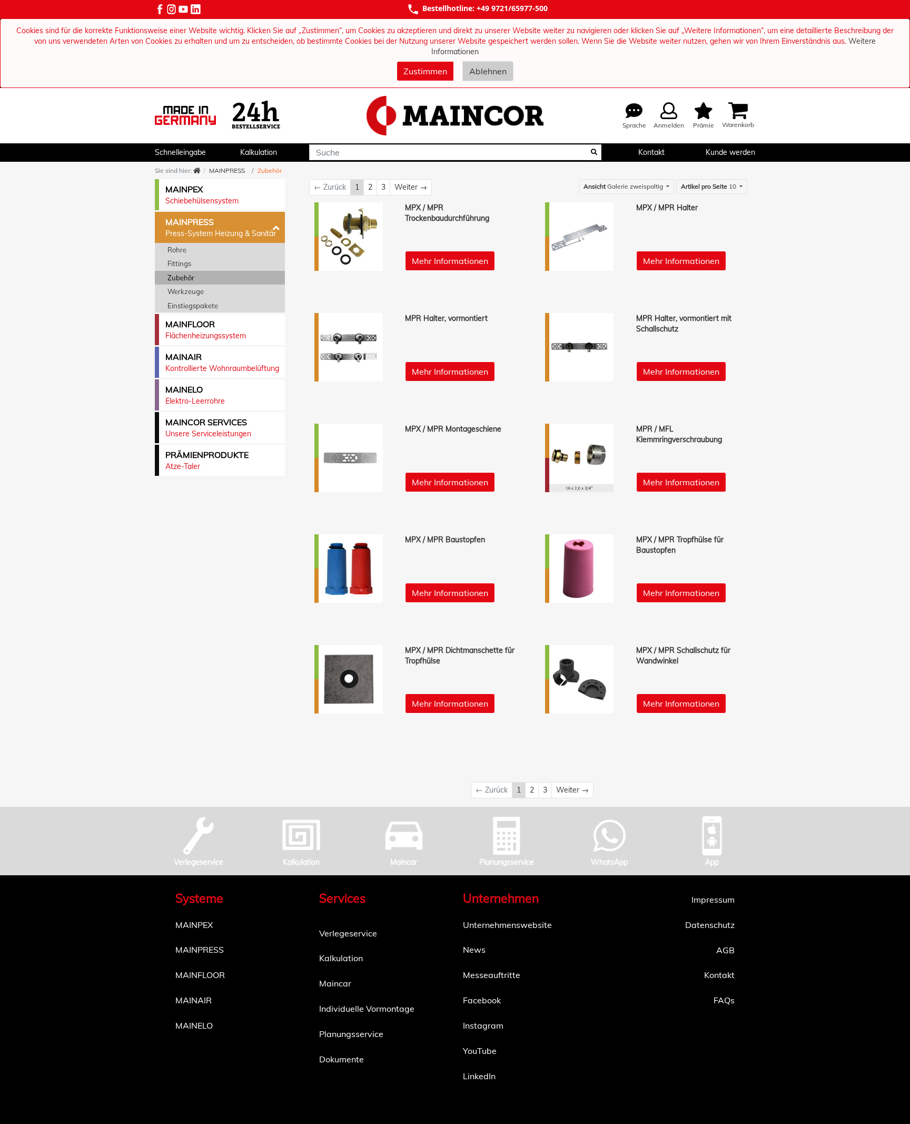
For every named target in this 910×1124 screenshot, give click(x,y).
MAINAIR (193, 1000)
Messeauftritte (491, 975)
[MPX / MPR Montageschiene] (349, 458)
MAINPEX (194, 925)
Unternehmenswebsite (507, 925)
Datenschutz (710, 925)
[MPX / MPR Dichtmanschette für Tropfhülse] (349, 679)
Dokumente (341, 1059)
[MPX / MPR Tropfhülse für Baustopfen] (580, 568)
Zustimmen (425, 71)
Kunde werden (730, 152)
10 (709, 186)
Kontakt (651, 152)
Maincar (335, 983)
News (474, 949)
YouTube (480, 1050)
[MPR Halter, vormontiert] (349, 347)
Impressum (713, 899)
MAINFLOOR (200, 975)
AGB (725, 950)
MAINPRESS (199, 949)
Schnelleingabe (180, 152)
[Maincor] (455, 115)
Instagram (483, 1025)
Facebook (482, 1000)
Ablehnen (488, 71)
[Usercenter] (669, 111)
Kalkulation (258, 152)
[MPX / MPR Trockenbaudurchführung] (349, 236)
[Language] (634, 111)
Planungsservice (351, 1034)
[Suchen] (594, 152)
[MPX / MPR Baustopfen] (349, 568)
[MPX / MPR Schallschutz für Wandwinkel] (580, 679)
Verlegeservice (348, 933)
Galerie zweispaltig (624, 186)
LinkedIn (479, 1076)
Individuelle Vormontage (366, 1008)
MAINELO (194, 1025)
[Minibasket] (704, 111)
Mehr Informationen (450, 261)
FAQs (724, 1000)
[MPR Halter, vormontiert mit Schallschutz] (580, 347)
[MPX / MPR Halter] (580, 236)
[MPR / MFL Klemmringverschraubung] (580, 458)
